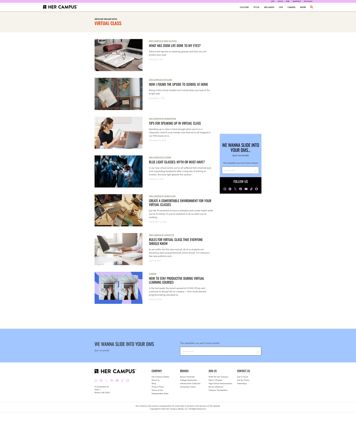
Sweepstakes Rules (160, 393)
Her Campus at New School (163, 41)
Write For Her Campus (218, 376)
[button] (311, 7)
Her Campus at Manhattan (162, 118)
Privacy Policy (158, 386)
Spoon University (187, 376)
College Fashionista (188, 380)
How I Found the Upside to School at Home (178, 84)
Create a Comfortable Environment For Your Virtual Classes (180, 202)
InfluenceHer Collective (190, 383)
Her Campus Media (160, 376)
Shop (154, 383)
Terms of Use (157, 390)
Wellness (269, 7)
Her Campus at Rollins (160, 79)
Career (292, 7)
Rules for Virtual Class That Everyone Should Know (176, 241)
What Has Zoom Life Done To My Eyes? (175, 45)
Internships (242, 383)
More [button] (303, 7)
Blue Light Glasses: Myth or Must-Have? (177, 161)
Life (281, 7)
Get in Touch (242, 376)
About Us (156, 380)
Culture (244, 7)
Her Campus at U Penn (160, 157)
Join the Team (243, 380)
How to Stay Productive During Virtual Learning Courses (176, 280)
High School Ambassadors (220, 383)
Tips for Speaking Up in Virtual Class (175, 123)
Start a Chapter (215, 380)
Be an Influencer (216, 386)
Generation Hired (188, 386)
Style (256, 7)
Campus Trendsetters (218, 390)
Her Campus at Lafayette (161, 235)
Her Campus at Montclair (162, 196)
